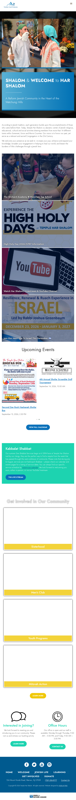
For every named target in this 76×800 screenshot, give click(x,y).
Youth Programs (38, 638)
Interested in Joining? (18, 725)
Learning (59, 772)
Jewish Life (41, 772)
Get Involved (30, 776)
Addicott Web (63, 786)
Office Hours (57, 725)
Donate (49, 776)
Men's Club (38, 592)
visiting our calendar (30, 467)
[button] (4, 43)
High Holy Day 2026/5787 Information (24, 244)
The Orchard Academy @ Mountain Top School (28, 196)
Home (9, 772)
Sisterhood (38, 547)
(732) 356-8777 (51, 780)
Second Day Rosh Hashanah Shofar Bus (19, 409)
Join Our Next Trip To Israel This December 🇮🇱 (27, 338)
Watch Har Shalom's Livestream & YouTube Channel (30, 291)
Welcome (24, 772)
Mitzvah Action (38, 684)
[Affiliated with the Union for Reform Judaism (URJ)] (38, 796)
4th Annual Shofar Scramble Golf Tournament (55, 381)
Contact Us (65, 780)
